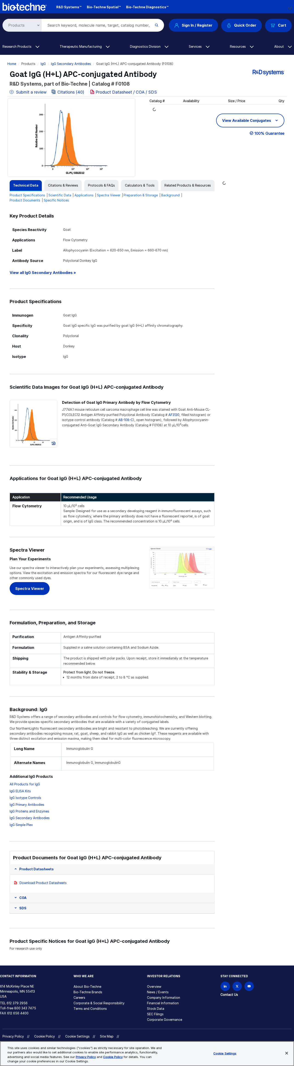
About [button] (279, 46)
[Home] (25, 6)
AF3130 (173, 415)
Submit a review (31, 92)
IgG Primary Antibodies (27, 804)
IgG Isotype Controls (25, 798)
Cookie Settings (77, 1036)
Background (170, 195)
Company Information (163, 997)
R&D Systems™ (68, 7)
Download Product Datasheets (43, 883)
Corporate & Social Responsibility (99, 1003)
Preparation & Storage (141, 195)
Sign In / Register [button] (197, 25)
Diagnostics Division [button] (145, 46)
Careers (79, 997)
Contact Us (229, 994)
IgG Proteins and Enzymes (29, 811)
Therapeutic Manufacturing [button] (81, 46)
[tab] (26, 185)
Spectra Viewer (108, 195)
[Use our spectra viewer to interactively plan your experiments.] (181, 567)
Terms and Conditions (90, 1008)
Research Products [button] (17, 46)
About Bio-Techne (87, 986)
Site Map (106, 1036)
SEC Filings (155, 1014)
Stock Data (155, 1008)
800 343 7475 (25, 1008)
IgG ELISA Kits (20, 791)
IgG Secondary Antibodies (71, 64)
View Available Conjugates (247, 120)
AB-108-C (125, 420)
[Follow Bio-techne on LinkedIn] (225, 986)
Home (11, 64)
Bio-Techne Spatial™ (104, 7)
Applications (83, 195)
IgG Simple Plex (21, 825)
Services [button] (196, 46)
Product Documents (25, 200)
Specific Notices (56, 200)
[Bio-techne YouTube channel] (249, 986)
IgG (43, 64)
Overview (154, 986)
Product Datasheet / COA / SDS (126, 92)
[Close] (287, 1053)
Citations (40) (70, 92)
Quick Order (245, 25)
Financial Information (163, 1003)
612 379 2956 (17, 1003)
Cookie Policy (44, 1036)
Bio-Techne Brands (88, 992)
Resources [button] (238, 46)
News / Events (158, 992)
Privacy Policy (13, 1036)
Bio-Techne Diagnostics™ (147, 7)
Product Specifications (27, 195)
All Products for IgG (25, 784)
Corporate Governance (164, 1019)
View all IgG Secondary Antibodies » (43, 273)
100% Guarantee (269, 133)
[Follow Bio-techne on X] (237, 986)
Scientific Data (59, 195)
